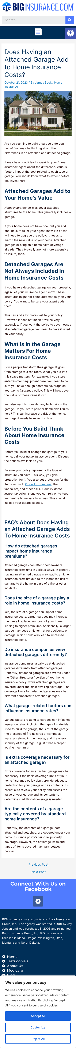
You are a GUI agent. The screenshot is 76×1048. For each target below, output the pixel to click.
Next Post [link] (38, 872)
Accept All (38, 1016)
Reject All (38, 1039)
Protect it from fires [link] (38, 484)
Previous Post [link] (38, 864)
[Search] (69, 20)
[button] (38, 31)
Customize (38, 1027)
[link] (70, 33)
